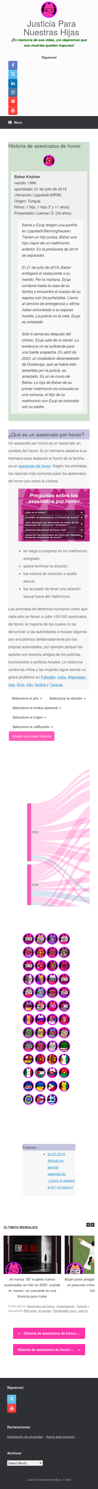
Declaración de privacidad (25, 1436)
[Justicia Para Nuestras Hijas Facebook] (12, 65)
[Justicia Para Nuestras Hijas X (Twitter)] (12, 74)
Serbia (40, 684)
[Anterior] (88, 1225)
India (62, 677)
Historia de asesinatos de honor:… (49, 1333)
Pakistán (48, 677)
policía (83, 1310)
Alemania (30, 1310)
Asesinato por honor (40, 1306)
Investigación (65, 1306)
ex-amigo (44, 1310)
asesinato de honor (35, 465)
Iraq (11, 684)
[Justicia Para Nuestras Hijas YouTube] (12, 110)
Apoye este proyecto (60, 1436)
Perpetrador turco (65, 1310)
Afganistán (77, 677)
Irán (29, 684)
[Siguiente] (92, 1225)
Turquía (56, 684)
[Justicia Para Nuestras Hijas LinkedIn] (12, 83)
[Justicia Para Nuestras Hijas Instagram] (12, 92)
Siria (20, 684)
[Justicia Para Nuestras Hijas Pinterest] (12, 101)
